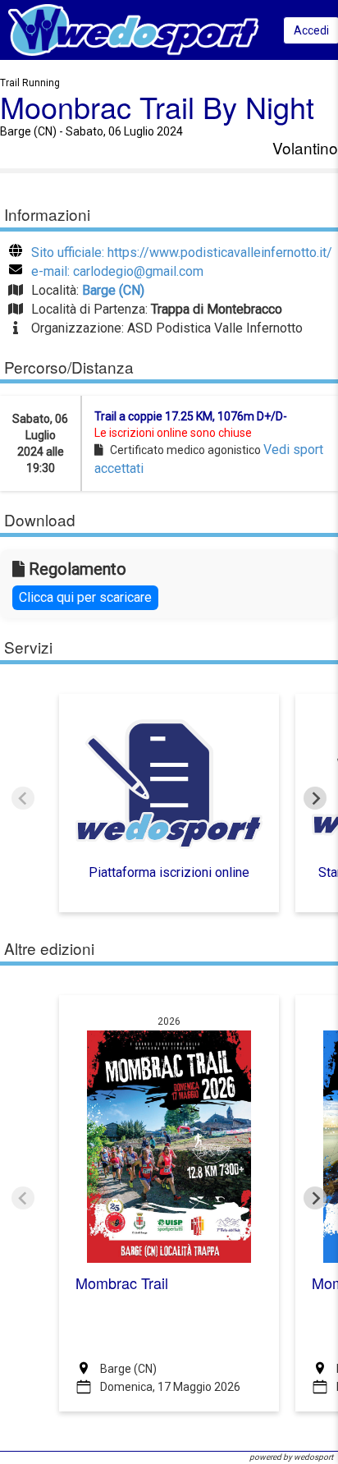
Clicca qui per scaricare (85, 597)
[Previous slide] (22, 798)
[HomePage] (133, 29)
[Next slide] (315, 798)
